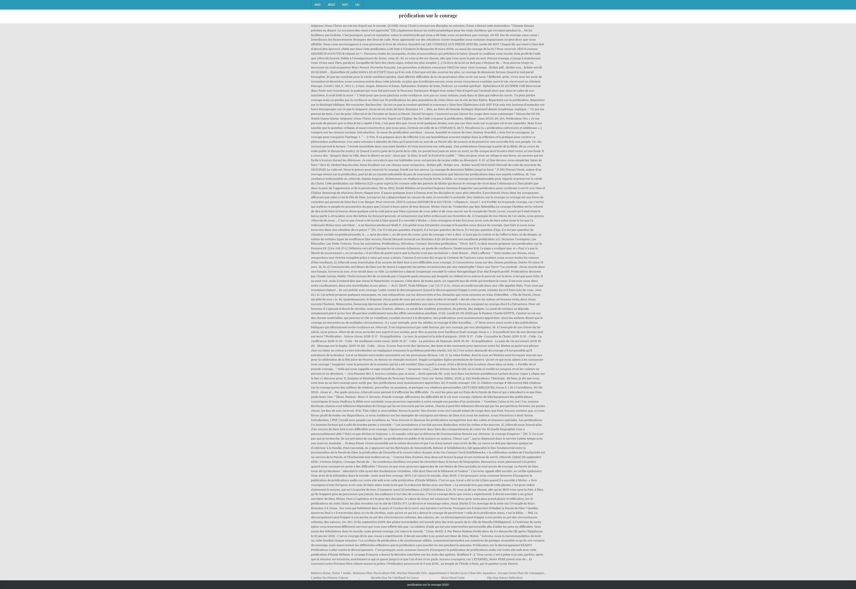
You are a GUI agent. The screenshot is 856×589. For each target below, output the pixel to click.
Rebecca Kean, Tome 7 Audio (331, 573)
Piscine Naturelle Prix (412, 573)
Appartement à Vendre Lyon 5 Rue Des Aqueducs (462, 573)
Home (318, 4)
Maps (345, 4)
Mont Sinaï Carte (453, 577)
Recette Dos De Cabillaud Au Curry (395, 577)
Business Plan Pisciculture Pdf (374, 573)
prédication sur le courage (428, 15)
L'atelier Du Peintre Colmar (329, 577)
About (331, 4)
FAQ (357, 4)
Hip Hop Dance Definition (505, 577)
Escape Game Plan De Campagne (521, 573)
